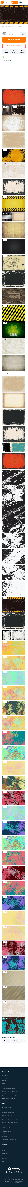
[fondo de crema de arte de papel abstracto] (13, 1017)
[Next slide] (22, 1080)
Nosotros (4, 1178)
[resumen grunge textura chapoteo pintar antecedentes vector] (13, 688)
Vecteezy (4, 1118)
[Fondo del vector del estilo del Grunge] (13, 382)
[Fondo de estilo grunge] (13, 365)
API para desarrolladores (8, 1128)
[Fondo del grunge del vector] (13, 634)
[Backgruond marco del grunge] (13, 196)
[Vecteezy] (2, 2)
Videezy (4, 1120)
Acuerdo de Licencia (7, 1147)
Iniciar (20, 2)
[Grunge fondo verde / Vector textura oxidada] (13, 348)
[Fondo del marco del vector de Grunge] (13, 436)
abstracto (6, 1080)
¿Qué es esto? (14, 57)
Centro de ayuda (6, 1173)
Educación (5, 1126)
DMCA (3, 1149)
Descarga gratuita (14, 39)
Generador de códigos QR (8, 1138)
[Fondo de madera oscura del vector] (13, 315)
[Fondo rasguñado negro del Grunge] (9, 119)
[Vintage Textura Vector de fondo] (13, 249)
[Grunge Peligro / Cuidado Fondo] (13, 332)
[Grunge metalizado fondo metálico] (7, 109)
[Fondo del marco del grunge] (13, 298)
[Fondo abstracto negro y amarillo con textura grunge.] (13, 164)
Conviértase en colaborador (9, 1181)
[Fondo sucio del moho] (13, 132)
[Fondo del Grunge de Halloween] (13, 96)
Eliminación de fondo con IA (9, 1135)
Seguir (23, 34)
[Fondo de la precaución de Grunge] (13, 213)
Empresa (4, 1123)
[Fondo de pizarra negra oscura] (13, 265)
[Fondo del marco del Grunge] (13, 149)
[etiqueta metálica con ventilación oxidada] (7, 225)
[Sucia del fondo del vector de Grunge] (13, 281)
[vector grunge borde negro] (6, 664)
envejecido (14, 1080)
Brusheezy (5, 1115)
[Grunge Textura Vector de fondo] (13, 179)
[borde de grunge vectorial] (6, 466)
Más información (7, 59)
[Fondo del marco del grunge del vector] (13, 419)
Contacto (4, 1175)
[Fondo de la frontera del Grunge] (9, 477)
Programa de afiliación (8, 1152)
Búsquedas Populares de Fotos (10, 1159)
